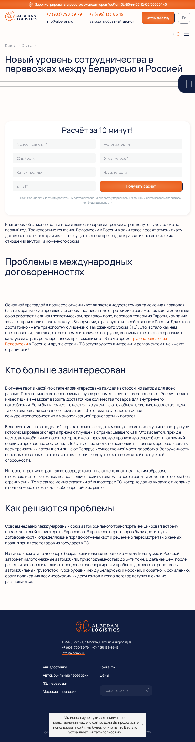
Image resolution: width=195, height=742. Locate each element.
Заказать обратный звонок (111, 21)
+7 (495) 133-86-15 (106, 14)
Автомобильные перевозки (65, 675)
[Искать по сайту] (176, 34)
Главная (11, 45)
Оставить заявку (158, 18)
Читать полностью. (106, 732)
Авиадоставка (55, 667)
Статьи (27, 45)
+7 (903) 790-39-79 (64, 14)
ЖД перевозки (55, 683)
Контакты (107, 667)
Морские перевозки (59, 691)
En (184, 17)
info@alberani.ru (59, 21)
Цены (104, 675)
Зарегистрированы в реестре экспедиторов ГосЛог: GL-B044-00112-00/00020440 (101, 4)
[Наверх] (183, 730)
